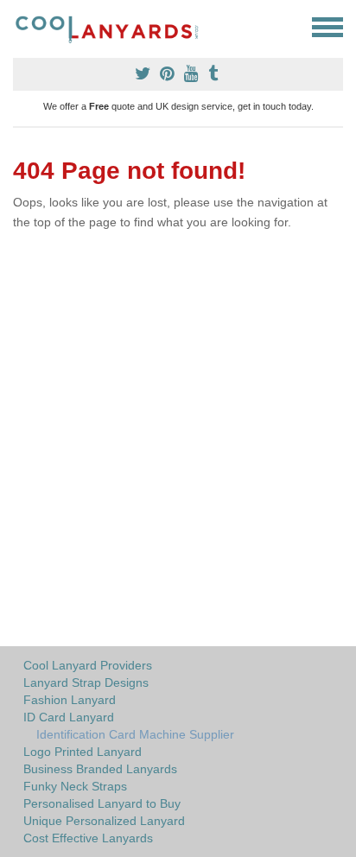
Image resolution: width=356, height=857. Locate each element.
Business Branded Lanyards (100, 769)
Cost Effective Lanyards (88, 838)
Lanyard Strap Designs (86, 682)
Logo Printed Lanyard (82, 752)
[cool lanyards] (114, 27)
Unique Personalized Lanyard (104, 821)
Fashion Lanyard (69, 700)
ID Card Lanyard (68, 717)
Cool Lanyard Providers (87, 665)
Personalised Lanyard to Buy (102, 803)
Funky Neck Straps (75, 786)
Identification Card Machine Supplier (135, 734)
